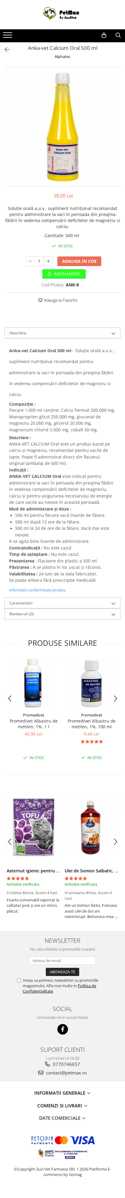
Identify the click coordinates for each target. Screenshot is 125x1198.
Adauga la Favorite (60, 300)
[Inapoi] (4, 50)
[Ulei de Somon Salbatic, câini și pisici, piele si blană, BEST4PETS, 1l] (91, 827)
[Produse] (8, 36)
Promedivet (33, 715)
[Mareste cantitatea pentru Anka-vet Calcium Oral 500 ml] (48, 261)
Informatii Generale (60, 1093)
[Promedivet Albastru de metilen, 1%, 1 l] (33, 683)
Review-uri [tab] (21, 614)
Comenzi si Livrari (60, 1106)
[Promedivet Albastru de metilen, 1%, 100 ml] (91, 683)
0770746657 (66, 1064)
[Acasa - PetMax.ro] (62, 15)
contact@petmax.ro (66, 1073)
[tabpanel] (62, 127)
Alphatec (62, 56)
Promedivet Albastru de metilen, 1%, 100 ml (92, 723)
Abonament (67, 274)
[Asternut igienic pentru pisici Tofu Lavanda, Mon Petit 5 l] (33, 827)
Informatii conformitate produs (37, 590)
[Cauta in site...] (118, 35)
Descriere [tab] (17, 333)
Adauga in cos (79, 261)
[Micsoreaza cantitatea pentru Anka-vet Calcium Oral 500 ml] (30, 261)
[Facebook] (62, 1029)
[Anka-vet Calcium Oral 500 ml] (62, 127)
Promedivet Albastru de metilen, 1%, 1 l (34, 723)
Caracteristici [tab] (20, 603)
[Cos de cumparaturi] (103, 35)
